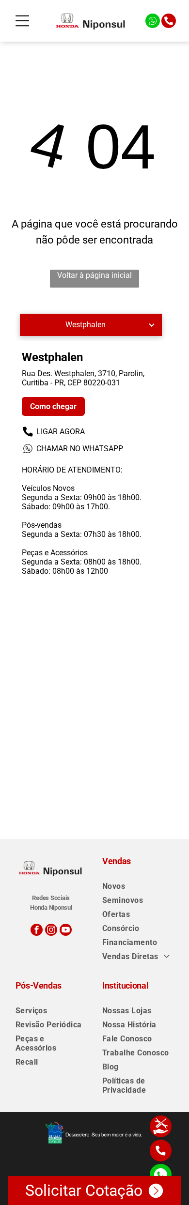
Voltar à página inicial (94, 275)
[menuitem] (137, 886)
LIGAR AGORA (60, 431)
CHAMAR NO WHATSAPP (79, 448)
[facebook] (37, 931)
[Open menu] (23, 21)
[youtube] (66, 931)
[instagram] (51, 931)
